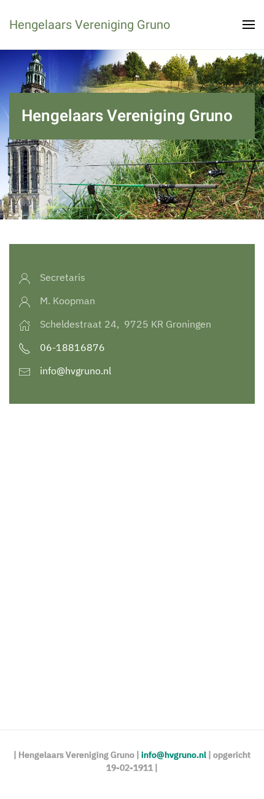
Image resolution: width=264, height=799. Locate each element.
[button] (249, 24)
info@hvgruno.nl (75, 370)
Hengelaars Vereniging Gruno (89, 25)
